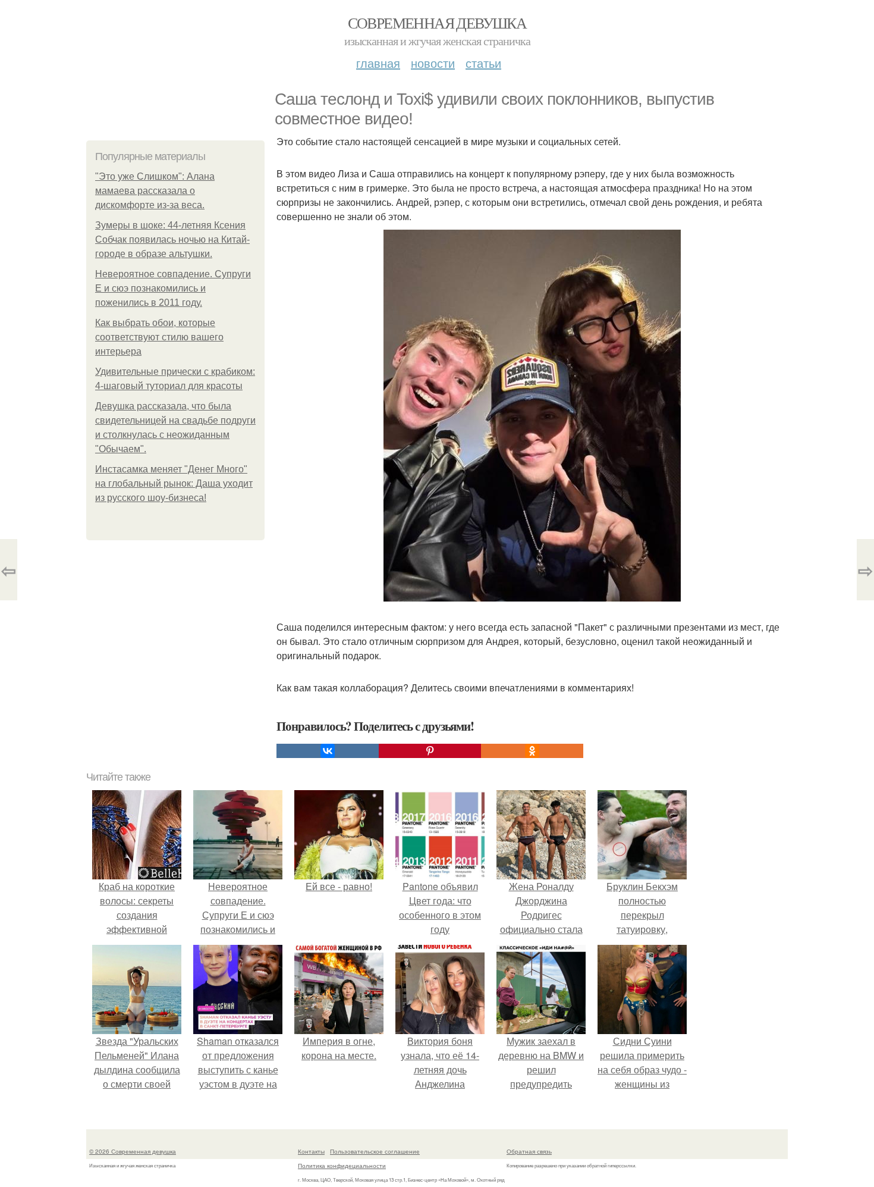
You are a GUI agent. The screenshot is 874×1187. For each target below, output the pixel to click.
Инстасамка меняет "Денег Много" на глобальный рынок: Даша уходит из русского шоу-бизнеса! (174, 483)
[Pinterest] (430, 751)
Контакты (311, 1151)
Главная (378, 62)
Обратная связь (529, 1151)
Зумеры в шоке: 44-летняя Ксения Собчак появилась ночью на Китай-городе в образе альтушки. (172, 239)
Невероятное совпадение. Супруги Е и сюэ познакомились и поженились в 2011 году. (173, 288)
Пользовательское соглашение (375, 1151)
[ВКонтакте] (327, 751)
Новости (433, 62)
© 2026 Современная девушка (132, 1151)
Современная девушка (437, 22)
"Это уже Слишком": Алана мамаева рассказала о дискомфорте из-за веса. (155, 190)
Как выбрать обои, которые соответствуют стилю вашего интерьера (159, 337)
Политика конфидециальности (342, 1165)
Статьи (483, 62)
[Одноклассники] (532, 751)
